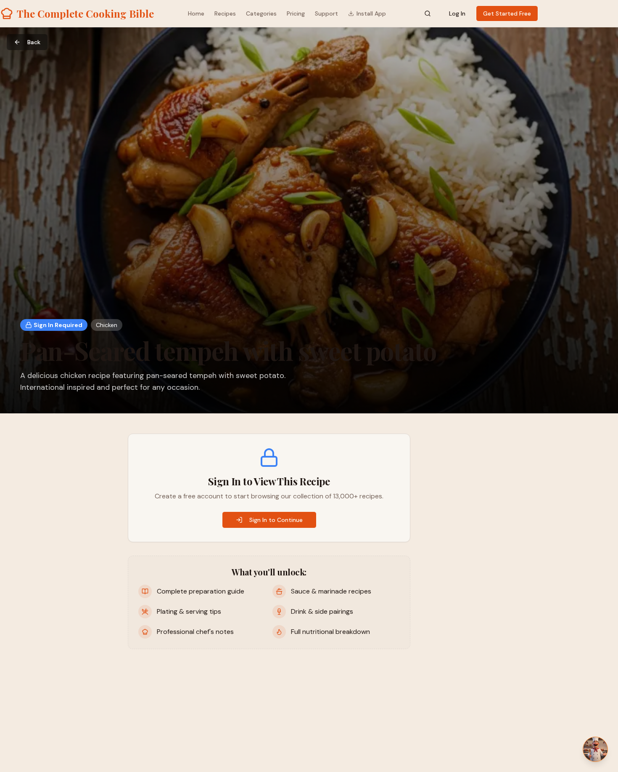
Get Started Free (507, 13)
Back (33, 42)
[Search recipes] (427, 13)
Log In (457, 13)
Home (196, 13)
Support (326, 13)
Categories (261, 13)
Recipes (225, 13)
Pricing (296, 13)
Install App (371, 13)
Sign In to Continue (276, 520)
